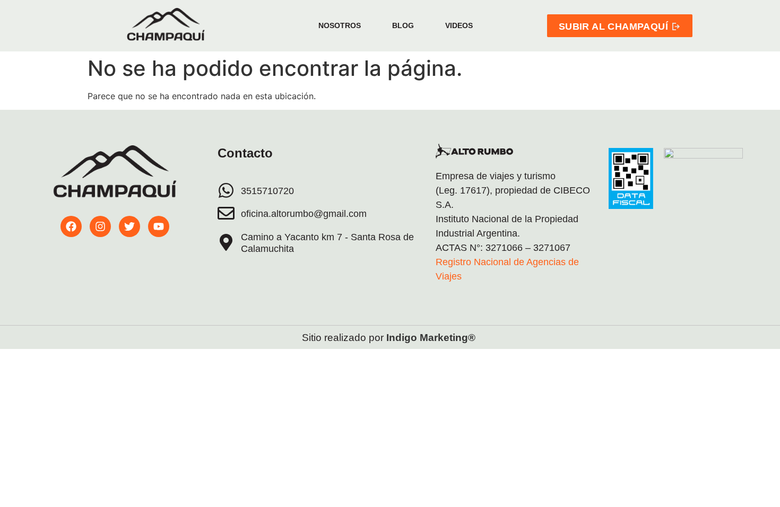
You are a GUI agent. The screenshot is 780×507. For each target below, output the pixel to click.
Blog (403, 25)
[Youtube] (158, 226)
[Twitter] (129, 226)
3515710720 (267, 191)
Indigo (401, 337)
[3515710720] (226, 190)
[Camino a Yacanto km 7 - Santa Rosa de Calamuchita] (226, 242)
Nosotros (339, 25)
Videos (459, 25)
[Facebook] (71, 226)
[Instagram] (100, 226)
